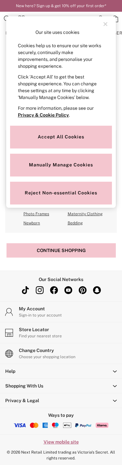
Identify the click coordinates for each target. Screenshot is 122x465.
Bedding (75, 223)
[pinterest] (82, 290)
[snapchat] (97, 290)
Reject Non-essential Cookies (61, 192)
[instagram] (40, 290)
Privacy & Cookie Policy (43, 115)
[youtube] (68, 290)
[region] (61, 112)
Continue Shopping (61, 250)
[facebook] (54, 290)
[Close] (105, 24)
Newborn (31, 223)
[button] (61, 371)
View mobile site (61, 441)
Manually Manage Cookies (61, 164)
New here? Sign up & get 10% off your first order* (61, 6)
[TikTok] (25, 290)
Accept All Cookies (61, 136)
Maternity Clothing (85, 214)
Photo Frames (36, 214)
